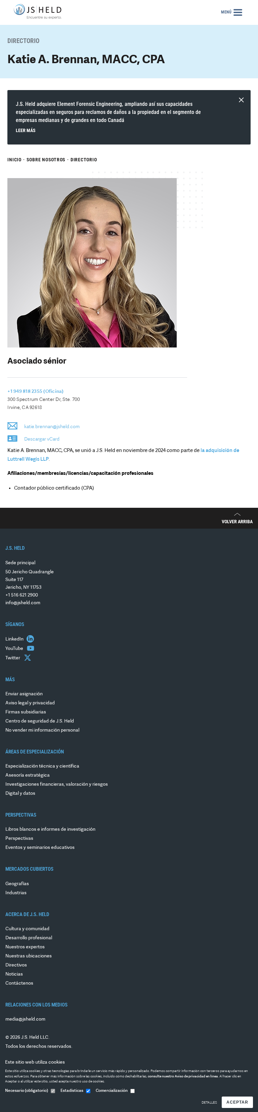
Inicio (14, 159)
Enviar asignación (24, 694)
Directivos (16, 965)
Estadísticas (71, 1091)
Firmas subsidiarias (25, 712)
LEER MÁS (26, 130)
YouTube (14, 648)
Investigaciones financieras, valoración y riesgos (56, 784)
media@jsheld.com (25, 1019)
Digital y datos (20, 793)
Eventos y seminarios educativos (40, 847)
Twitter (13, 658)
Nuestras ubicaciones (28, 956)
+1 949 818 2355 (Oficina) (35, 391)
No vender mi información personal (42, 730)
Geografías (17, 884)
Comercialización (112, 1091)
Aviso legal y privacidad (30, 703)
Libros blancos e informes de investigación (50, 829)
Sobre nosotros (46, 159)
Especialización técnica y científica (42, 766)
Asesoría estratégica (27, 775)
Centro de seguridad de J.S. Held (39, 721)
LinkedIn (15, 639)
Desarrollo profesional (28, 938)
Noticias (14, 974)
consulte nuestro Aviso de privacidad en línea (183, 1076)
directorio (84, 159)
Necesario (26, 1091)
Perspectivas (19, 838)
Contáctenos (19, 983)
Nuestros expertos (25, 947)
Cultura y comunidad (27, 929)
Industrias (16, 893)
